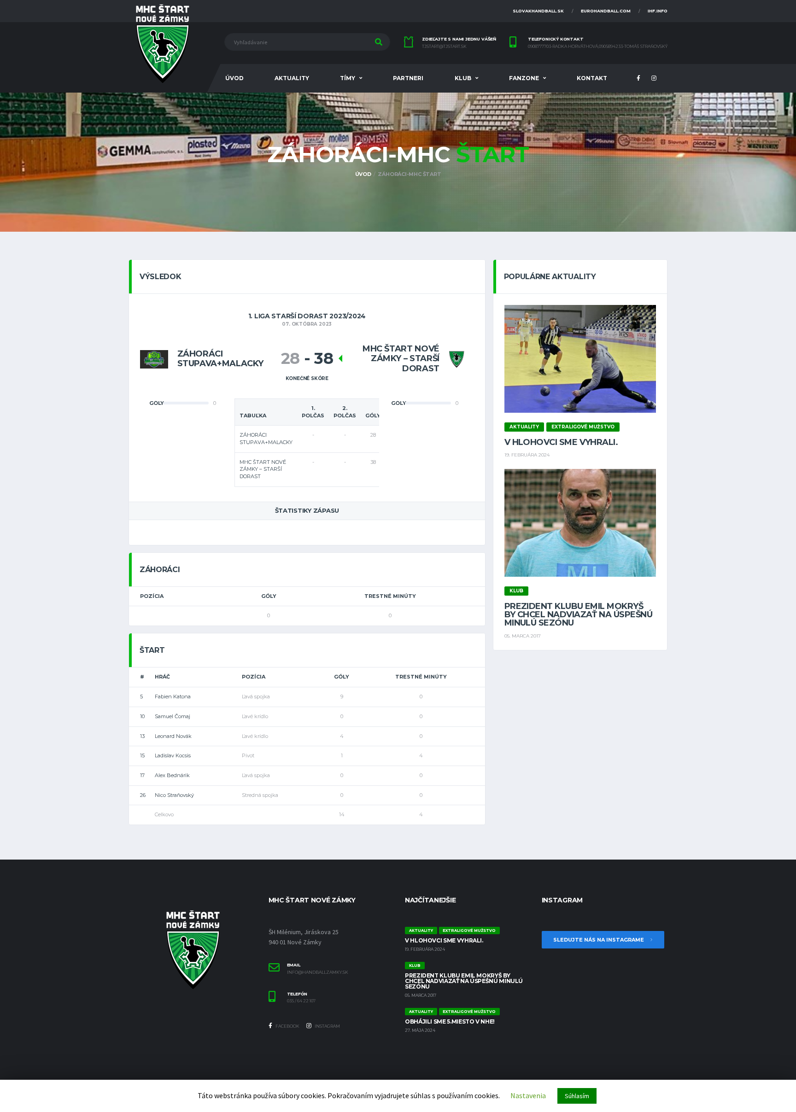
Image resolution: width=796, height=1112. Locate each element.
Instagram (327, 1026)
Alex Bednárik (172, 775)
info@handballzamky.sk (317, 972)
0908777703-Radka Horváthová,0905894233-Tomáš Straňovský (597, 46)
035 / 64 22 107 (301, 1001)
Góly (268, 596)
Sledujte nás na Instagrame (599, 939)
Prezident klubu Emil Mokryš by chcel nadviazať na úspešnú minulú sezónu (578, 614)
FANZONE (524, 78)
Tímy (347, 78)
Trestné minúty (390, 596)
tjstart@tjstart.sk (444, 46)
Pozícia (152, 596)
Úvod (234, 78)
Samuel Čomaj (172, 716)
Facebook (287, 1026)
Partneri (408, 78)
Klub (463, 78)
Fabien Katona (173, 696)
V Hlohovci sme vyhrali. (561, 442)
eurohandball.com (606, 10)
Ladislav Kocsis (173, 755)
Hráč (162, 676)
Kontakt (592, 78)
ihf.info (657, 10)
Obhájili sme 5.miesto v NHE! (450, 1021)
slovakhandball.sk (538, 10)
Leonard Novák (173, 736)
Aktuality (292, 78)
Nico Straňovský (174, 795)
